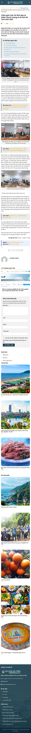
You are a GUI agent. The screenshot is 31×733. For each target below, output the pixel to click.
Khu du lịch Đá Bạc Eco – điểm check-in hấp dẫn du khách (14, 394)
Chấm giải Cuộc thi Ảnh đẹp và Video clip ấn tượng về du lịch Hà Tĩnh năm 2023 (15, 107)
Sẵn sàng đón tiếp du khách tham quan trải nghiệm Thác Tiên (15, 543)
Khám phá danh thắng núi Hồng (8, 507)
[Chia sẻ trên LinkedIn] (22, 250)
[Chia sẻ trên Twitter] (14, 250)
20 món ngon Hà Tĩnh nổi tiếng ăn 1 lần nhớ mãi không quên (14, 616)
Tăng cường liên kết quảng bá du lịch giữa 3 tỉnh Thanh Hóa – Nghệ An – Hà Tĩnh (14, 431)
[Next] (29, 281)
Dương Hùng (11, 23)
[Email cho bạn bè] (17, 250)
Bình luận (6, 305)
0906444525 (5, 681)
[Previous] (1, 281)
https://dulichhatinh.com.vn (15, 242)
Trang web (6, 331)
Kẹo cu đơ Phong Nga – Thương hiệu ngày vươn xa (13, 652)
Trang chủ (4, 8)
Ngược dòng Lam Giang (12, 51)
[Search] (29, 2)
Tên (4, 317)
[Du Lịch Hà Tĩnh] (15, 2)
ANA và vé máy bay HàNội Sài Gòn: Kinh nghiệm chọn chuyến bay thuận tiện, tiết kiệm (15, 289)
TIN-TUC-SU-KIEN (13, 8)
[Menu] (2, 2)
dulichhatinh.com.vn (11, 684)
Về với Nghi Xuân (10, 43)
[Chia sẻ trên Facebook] (11, 250)
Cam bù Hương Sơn (11, 45)
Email (5, 324)
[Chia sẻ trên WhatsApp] (9, 250)
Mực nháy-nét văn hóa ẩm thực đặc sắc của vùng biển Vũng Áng (15, 468)
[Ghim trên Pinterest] (19, 250)
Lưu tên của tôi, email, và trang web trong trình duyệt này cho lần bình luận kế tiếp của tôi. (15, 340)
